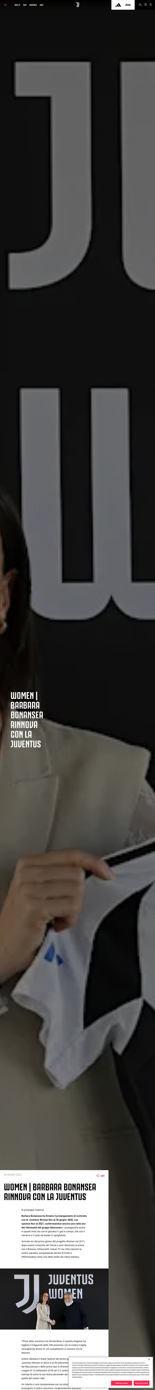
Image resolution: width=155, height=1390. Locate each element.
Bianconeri (33, 4)
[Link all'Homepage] (77, 4)
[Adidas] (118, 5)
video (41, 4)
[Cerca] (140, 5)
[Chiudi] (149, 1359)
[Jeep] (128, 5)
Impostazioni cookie (121, 1383)
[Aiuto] (145, 5)
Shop (25, 4)
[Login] (151, 5)
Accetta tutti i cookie (141, 1383)
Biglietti (17, 4)
